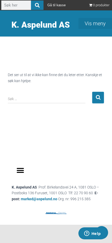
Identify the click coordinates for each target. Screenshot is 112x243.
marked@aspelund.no (56, 199)
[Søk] (37, 5)
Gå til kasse (56, 5)
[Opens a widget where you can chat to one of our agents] (92, 233)
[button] (20, 171)
